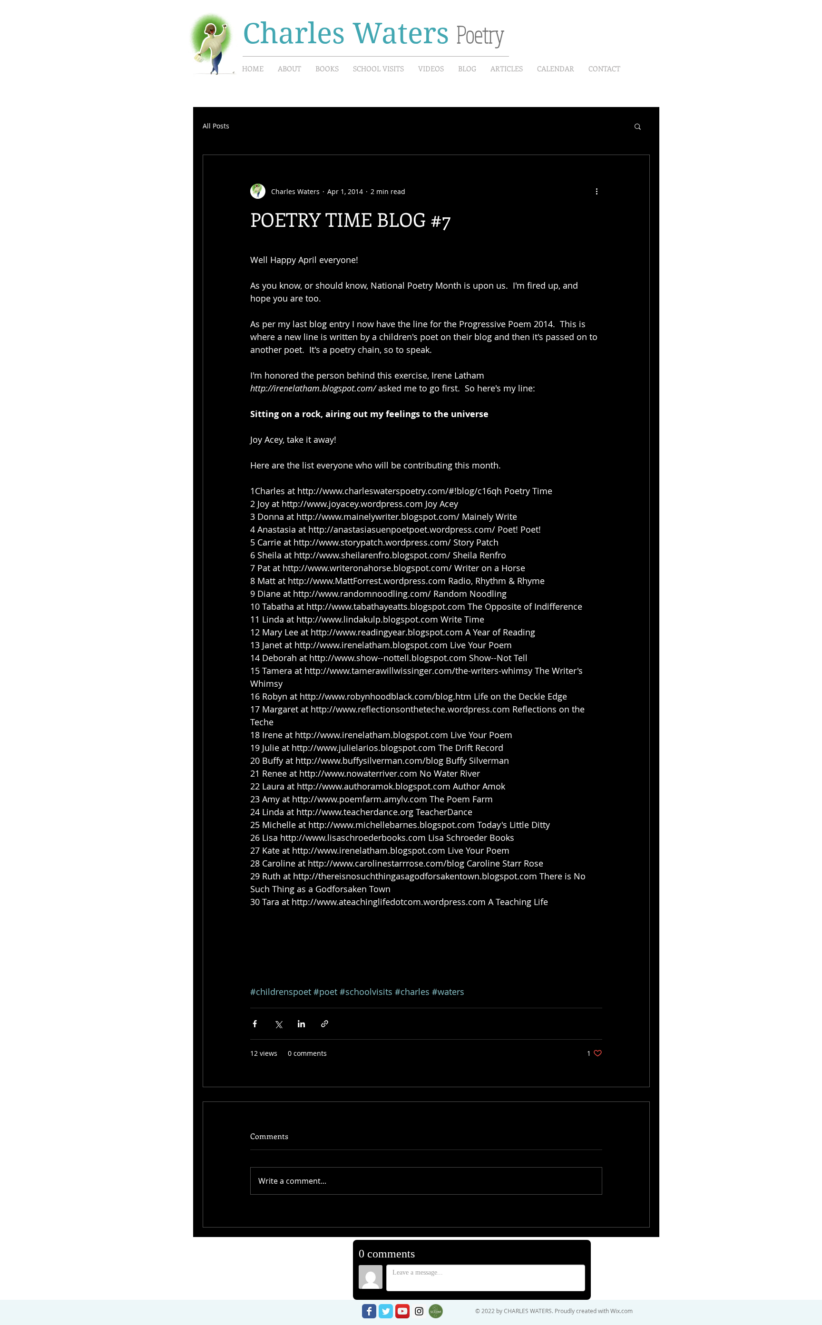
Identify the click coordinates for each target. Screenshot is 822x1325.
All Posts (216, 125)
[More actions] (596, 191)
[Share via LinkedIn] (301, 1023)
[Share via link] (324, 1023)
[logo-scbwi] (436, 1311)
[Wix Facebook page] (369, 1311)
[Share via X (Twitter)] (278, 1023)
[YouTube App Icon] (402, 1311)
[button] (637, 126)
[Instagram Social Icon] (419, 1311)
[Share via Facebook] (254, 1023)
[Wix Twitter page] (386, 1311)
